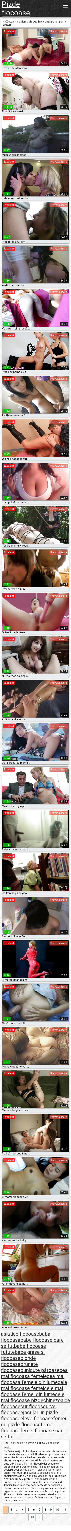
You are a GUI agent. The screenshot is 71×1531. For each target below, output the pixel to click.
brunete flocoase (19, 1367)
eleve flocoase (36, 1418)
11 (64, 1509)
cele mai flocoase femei (34, 1385)
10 (57, 1509)
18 (32, 1517)
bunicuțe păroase (40, 1370)
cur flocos (31, 1406)
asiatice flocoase (20, 1334)
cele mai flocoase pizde (32, 1397)
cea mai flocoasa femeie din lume (32, 1379)
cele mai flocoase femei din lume (32, 1391)
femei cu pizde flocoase (33, 1421)
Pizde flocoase (16, 8)
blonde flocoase (18, 1361)
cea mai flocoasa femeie (34, 1373)
